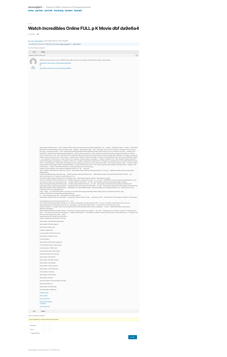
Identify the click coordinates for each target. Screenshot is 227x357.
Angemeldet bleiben (35, 333)
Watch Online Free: (44, 63)
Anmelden (132, 337)
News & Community (39, 41)
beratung (58, 10)
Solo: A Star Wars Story (45, 298)
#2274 (137, 55)
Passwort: (32, 329)
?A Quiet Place (43, 303)
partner (39, 10)
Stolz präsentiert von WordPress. (49, 350)
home (31, 10)
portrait (48, 10)
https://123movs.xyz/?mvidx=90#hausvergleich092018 (59, 63)
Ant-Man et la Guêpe (44, 292)
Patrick (32, 34)
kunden (69, 10)
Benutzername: (33, 325)
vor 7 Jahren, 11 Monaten (63, 44)
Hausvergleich (35, 7)
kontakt (78, 10)
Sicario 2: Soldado (43, 295)
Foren (32, 41)
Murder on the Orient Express (46, 301)
